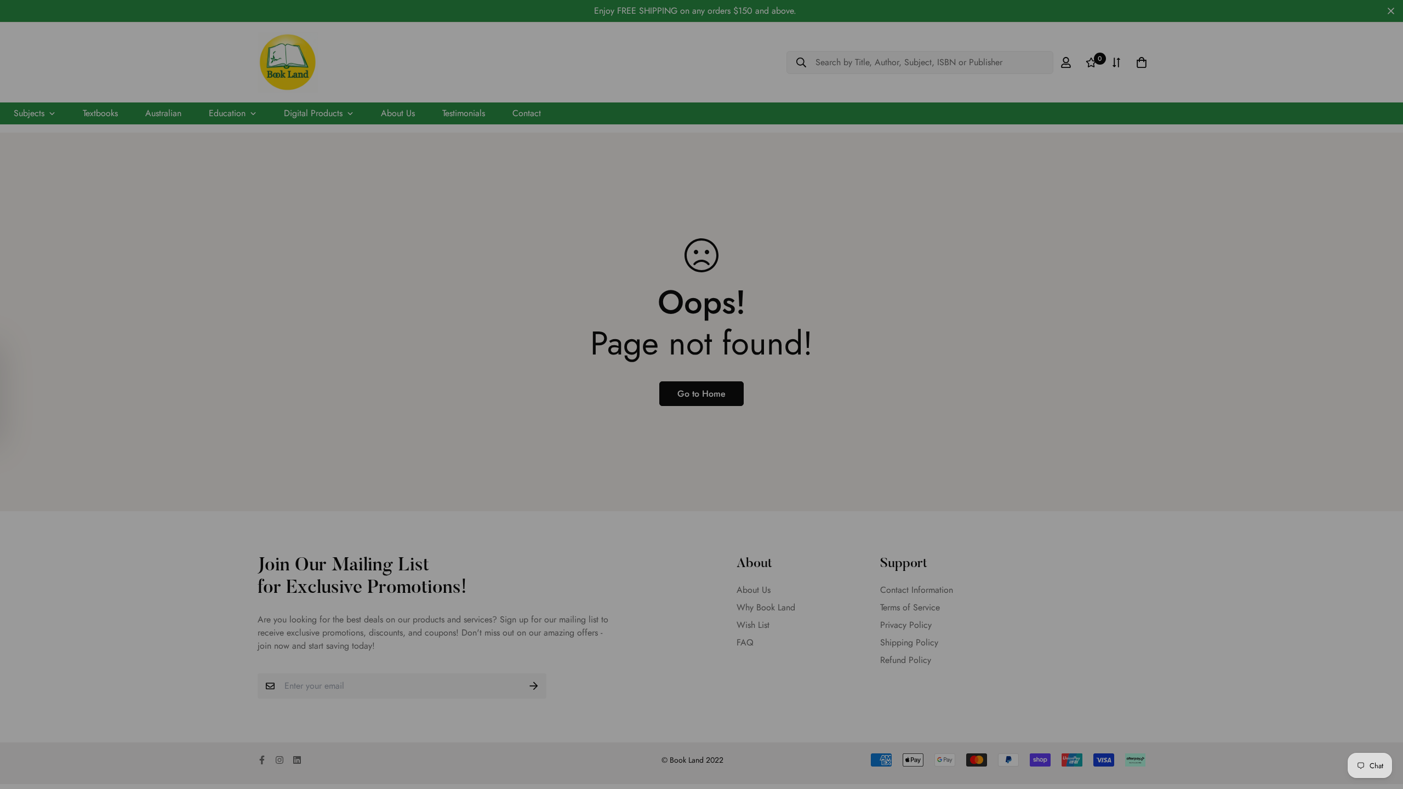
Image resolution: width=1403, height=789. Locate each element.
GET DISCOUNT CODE (702, 497)
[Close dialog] (807, 239)
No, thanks (701, 535)
